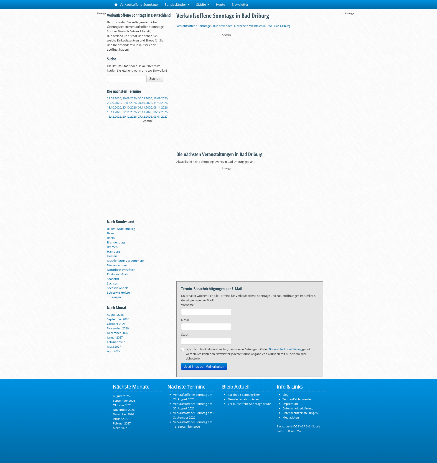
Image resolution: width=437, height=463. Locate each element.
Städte (201, 4)
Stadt (184, 334)
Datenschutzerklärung (297, 408)
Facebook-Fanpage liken (244, 395)
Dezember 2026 (117, 333)
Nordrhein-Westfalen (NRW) (253, 26)
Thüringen (114, 297)
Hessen (112, 256)
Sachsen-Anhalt (117, 288)
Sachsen (112, 283)
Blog (285, 395)
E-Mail (185, 320)
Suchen (154, 78)
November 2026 (118, 328)
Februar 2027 (116, 342)
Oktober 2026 (116, 324)
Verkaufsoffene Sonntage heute (249, 404)
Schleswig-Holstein (119, 292)
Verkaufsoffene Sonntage (138, 4)
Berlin (111, 238)
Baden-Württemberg (121, 229)
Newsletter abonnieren (243, 399)
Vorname (187, 305)
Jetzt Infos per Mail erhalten (204, 366)
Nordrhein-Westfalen (121, 270)
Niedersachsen (117, 265)
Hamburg (113, 251)
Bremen (112, 247)
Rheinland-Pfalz (117, 274)
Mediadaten (290, 417)
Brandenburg (116, 242)
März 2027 (114, 346)
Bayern (112, 233)
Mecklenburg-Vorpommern (125, 261)
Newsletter (240, 4)
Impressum (290, 404)
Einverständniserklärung (285, 349)
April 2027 (113, 351)
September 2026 (118, 319)
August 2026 (115, 315)
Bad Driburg (282, 26)
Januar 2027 (115, 337)
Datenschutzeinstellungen (300, 413)
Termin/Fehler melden (297, 399)
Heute (220, 4)
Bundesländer (176, 4)
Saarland (113, 279)
